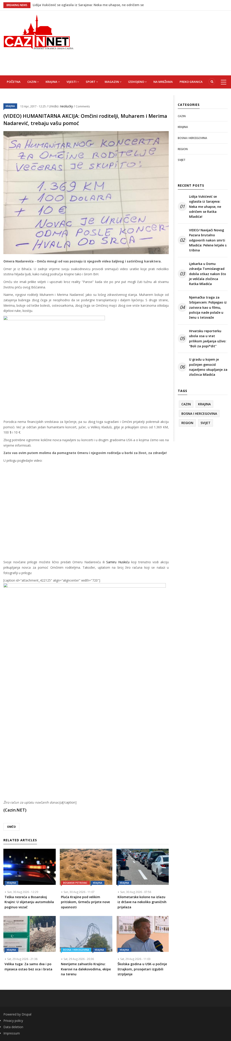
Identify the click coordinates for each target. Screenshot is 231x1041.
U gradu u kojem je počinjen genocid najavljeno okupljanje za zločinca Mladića (208, 367)
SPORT (91, 82)
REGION (183, 149)
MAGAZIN (112, 82)
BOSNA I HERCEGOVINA (76, 949)
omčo (11, 827)
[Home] (38, 31)
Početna (14, 82)
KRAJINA (52, 82)
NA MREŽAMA (163, 82)
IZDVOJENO (136, 82)
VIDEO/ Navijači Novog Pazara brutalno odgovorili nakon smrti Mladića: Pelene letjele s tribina (207, 240)
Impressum (11, 1033)
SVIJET (181, 160)
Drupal (26, 1014)
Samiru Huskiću (117, 562)
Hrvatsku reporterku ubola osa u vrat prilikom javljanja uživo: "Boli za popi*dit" (207, 338)
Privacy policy (13, 1020)
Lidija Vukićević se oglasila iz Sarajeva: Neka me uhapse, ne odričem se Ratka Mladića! (205, 206)
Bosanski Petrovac (75, 882)
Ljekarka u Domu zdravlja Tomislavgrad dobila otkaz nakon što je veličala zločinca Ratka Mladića (207, 274)
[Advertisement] (155, 42)
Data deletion (13, 1027)
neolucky (67, 106)
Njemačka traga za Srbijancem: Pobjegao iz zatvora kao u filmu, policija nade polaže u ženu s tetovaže (208, 307)
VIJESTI (72, 82)
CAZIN (32, 82)
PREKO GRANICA (191, 82)
